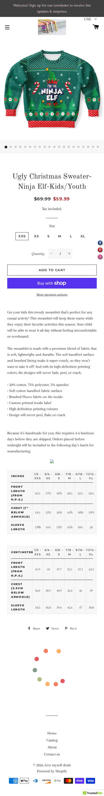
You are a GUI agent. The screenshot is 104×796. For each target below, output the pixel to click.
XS (36, 236)
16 (78, 147)
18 (88, 147)
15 (73, 147)
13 (64, 147)
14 (69, 147)
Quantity (38, 254)
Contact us (52, 754)
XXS (22, 236)
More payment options (52, 294)
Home (52, 733)
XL (83, 236)
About (52, 747)
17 (83, 147)
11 (54, 147)
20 (98, 147)
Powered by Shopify (52, 771)
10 (49, 147)
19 (93, 147)
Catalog (52, 740)
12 (59, 147)
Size (52, 226)
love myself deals (58, 765)
